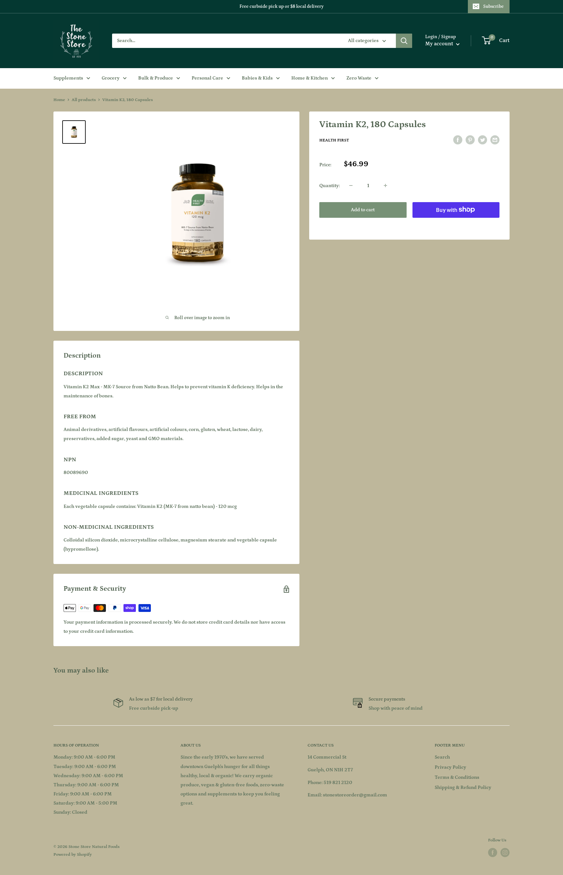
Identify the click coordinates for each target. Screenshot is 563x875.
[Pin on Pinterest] (470, 140)
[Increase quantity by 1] (385, 185)
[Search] (404, 41)
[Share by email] (494, 140)
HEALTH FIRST (334, 140)
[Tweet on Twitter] (482, 140)
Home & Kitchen (309, 78)
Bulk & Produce (155, 78)
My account (440, 44)
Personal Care (207, 78)
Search (442, 757)
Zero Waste (358, 78)
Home (59, 99)
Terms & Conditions (457, 777)
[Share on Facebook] (457, 140)
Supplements (68, 78)
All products (84, 99)
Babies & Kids (257, 78)
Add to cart (363, 209)
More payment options (456, 224)
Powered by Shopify (72, 854)
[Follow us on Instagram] (505, 852)
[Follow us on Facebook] (492, 852)
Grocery (111, 78)
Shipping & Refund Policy (463, 787)
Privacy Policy (450, 767)
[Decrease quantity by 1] (351, 185)
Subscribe (493, 6)
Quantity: (329, 185)
